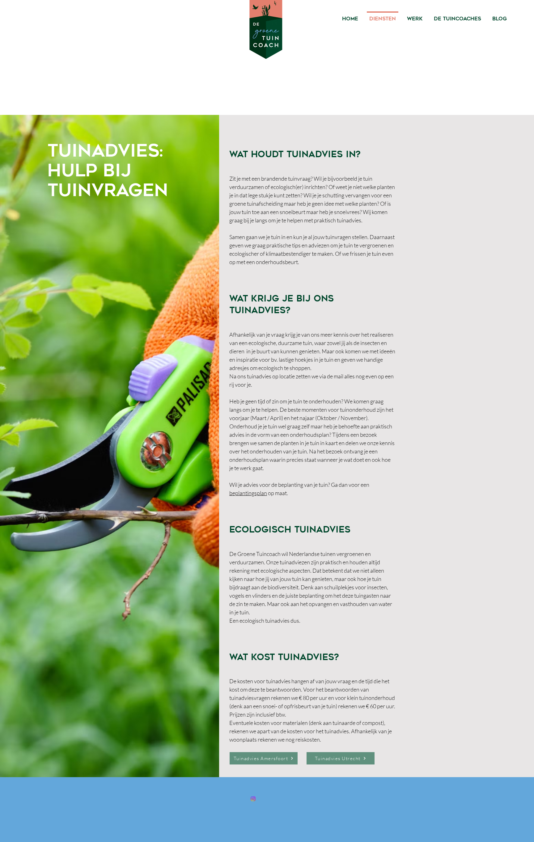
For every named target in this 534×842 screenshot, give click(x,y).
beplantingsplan (248, 493)
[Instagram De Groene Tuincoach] (253, 799)
